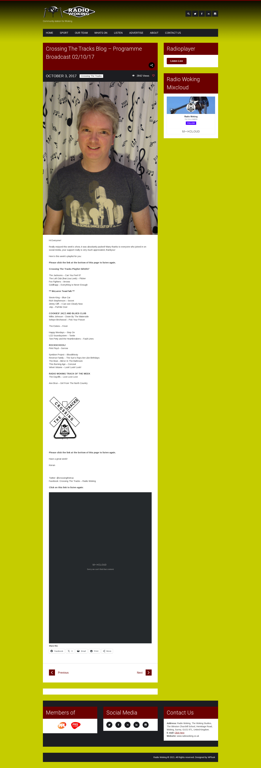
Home (49, 33)
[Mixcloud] (208, 14)
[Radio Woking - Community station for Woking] (70, 15)
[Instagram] (215, 14)
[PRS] (76, 728)
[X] (195, 14)
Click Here (179, 733)
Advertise (136, 33)
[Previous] (52, 675)
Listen (118, 33)
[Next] (149, 675)
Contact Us (173, 33)
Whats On (100, 33)
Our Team (81, 33)
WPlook (211, 757)
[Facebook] (202, 14)
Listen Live (176, 61)
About (154, 33)
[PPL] (62, 728)
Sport (64, 33)
